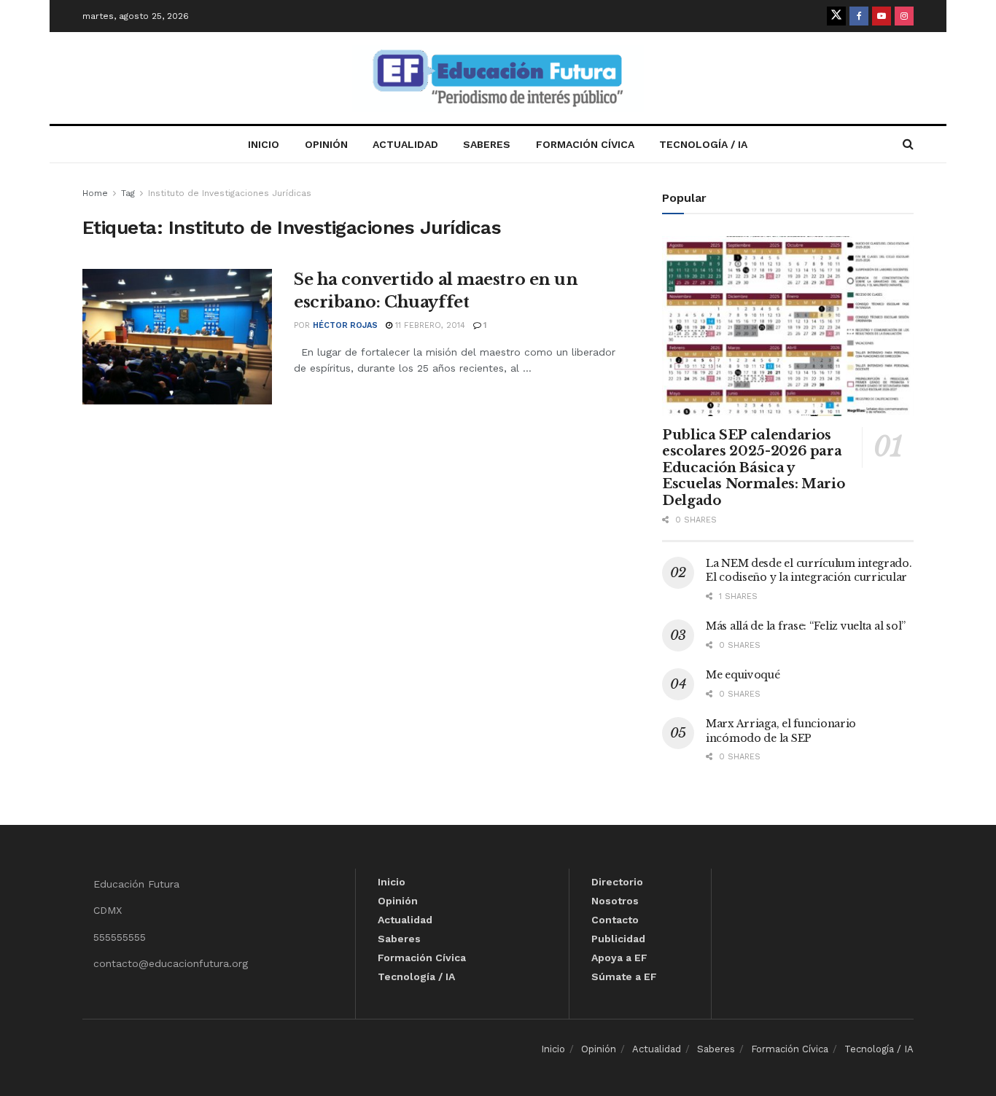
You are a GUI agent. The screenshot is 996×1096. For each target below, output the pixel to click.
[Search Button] (908, 144)
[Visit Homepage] (498, 78)
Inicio (263, 144)
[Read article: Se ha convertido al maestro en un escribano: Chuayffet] (177, 336)
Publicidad (618, 938)
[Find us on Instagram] (904, 16)
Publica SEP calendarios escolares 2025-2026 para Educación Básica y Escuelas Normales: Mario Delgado (753, 468)
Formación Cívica (585, 144)
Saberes (486, 144)
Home (95, 193)
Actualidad (405, 144)
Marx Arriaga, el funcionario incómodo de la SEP (781, 731)
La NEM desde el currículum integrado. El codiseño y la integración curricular (809, 570)
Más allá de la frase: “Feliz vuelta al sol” (806, 626)
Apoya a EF (619, 957)
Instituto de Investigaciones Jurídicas (229, 193)
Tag (128, 193)
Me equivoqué (743, 674)
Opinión (326, 144)
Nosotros (615, 901)
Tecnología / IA (703, 144)
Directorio (617, 882)
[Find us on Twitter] (836, 16)
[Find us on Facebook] (858, 16)
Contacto (615, 919)
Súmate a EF (624, 976)
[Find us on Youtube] (881, 16)
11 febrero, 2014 (428, 325)
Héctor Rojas (345, 325)
